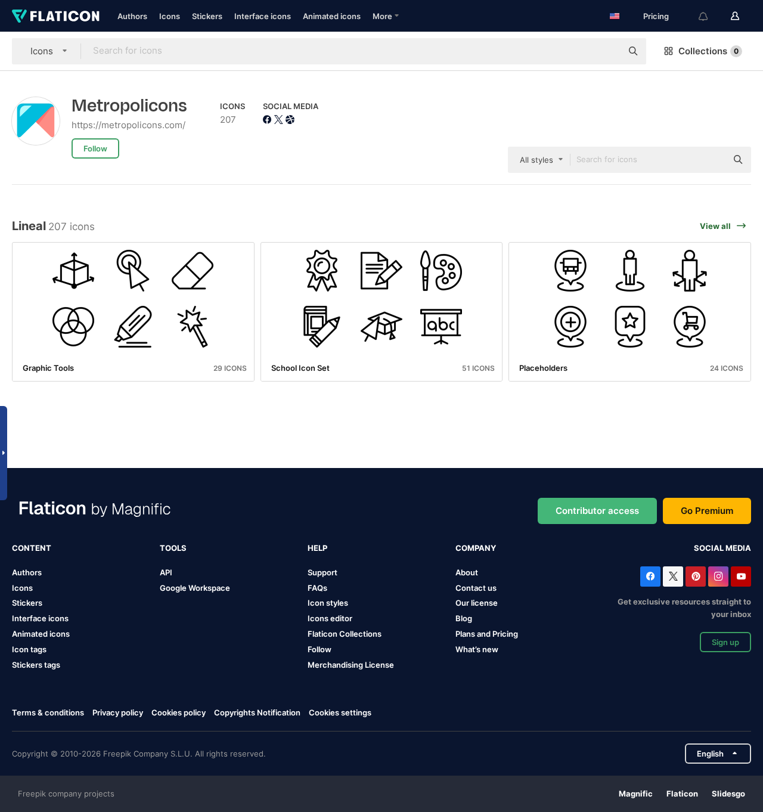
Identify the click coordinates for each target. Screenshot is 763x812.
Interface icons (262, 16)
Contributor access (597, 510)
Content (31, 548)
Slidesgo (728, 793)
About (466, 572)
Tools (173, 548)
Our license (476, 603)
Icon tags (29, 649)
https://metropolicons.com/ (128, 125)
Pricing (656, 16)
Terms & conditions (48, 712)
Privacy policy (117, 712)
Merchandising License (351, 665)
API (166, 572)
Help (317, 548)
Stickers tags (36, 665)
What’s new (476, 649)
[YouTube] (741, 576)
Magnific (636, 793)
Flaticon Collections (345, 634)
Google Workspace (195, 588)
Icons (169, 16)
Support (322, 572)
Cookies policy (178, 712)
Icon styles (328, 603)
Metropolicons (129, 106)
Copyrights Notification (257, 712)
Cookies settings (340, 712)
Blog (463, 618)
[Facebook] (650, 576)
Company (475, 548)
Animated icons (332, 16)
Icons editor (330, 618)
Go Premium (707, 510)
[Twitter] (673, 576)
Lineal (29, 226)
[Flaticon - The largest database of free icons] (56, 16)
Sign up (725, 642)
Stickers (207, 16)
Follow (319, 649)
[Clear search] (607, 51)
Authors (132, 16)
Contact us (476, 588)
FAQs (317, 588)
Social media (722, 548)
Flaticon (682, 793)
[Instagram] (718, 576)
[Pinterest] (696, 576)
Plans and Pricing (486, 634)
